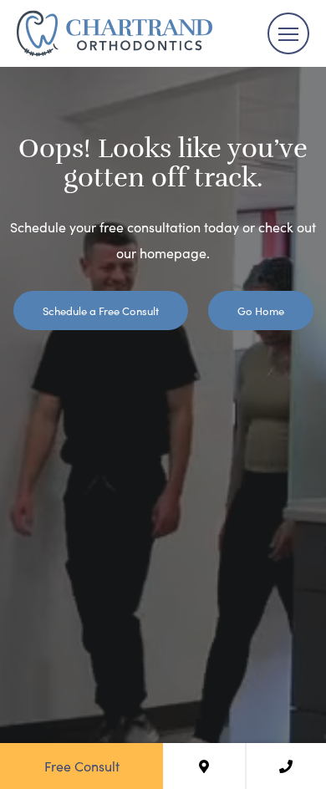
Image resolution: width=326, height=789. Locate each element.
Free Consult (82, 765)
